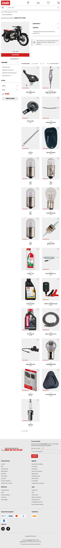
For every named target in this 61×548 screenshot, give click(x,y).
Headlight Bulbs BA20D (51, 364)
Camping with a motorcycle (38, 483)
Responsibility (4, 499)
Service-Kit (30, 394)
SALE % (7, 93)
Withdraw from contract (6, 483)
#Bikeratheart (35, 473)
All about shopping (5, 494)
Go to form (39, 44)
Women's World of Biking (37, 464)
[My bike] (38, 3)
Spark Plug (30, 424)
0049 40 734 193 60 (13, 450)
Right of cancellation (36, 497)
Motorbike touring (36, 476)
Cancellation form (36, 499)
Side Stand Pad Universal (51, 394)
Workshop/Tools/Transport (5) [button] (9, 72)
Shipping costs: (23, 541)
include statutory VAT (30, 540)
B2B (2, 466)
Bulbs (30, 182)
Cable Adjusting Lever (30, 92)
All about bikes (35, 478)
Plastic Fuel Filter (50, 243)
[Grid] (40, 63)
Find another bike (14, 58)
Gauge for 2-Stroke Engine (50, 92)
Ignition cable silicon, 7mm (50, 334)
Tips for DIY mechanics (37, 471)
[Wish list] (48, 3)
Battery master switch (30, 364)
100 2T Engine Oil (30, 334)
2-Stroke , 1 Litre (30, 273)
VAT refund (3, 497)
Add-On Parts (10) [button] (6, 75)
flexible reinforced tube (51, 122)
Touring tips (34, 466)
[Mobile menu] (2, 7)
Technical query (4, 468)
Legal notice (34, 490)
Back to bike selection (7, 14)
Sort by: (48, 63)
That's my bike (15, 55)
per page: (34, 63)
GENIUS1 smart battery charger (50, 303)
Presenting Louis (5, 490)
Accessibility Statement (37, 502)
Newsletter (3, 473)
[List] (43, 64)
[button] (58, 7)
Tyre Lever (30, 152)
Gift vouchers (4, 476)
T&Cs (33, 492)
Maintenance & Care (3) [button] (7, 70)
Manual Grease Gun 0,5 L (51, 273)
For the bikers (35, 480)
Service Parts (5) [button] (6, 67)
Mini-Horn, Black (30, 121)
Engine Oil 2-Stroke (30, 303)
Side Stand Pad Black (50, 152)
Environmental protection (37, 504)
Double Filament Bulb (50, 213)
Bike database (4, 471)
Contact (3, 464)
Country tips (34, 468)
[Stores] (28, 3)
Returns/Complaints (5, 480)
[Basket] (58, 3)
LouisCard (3, 478)
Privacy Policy (35, 494)
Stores (2, 492)
